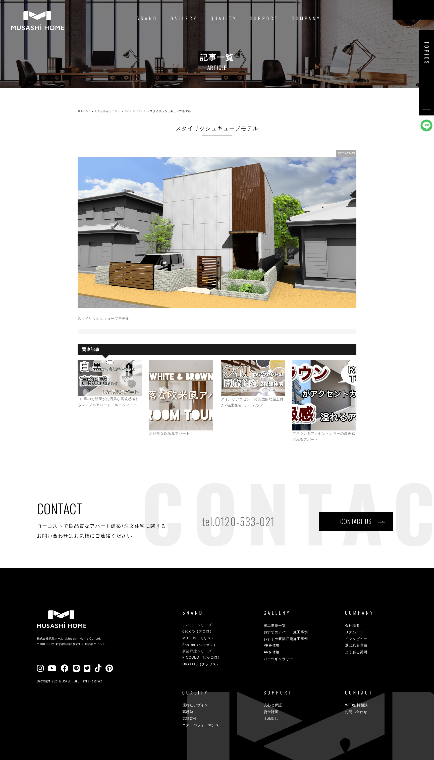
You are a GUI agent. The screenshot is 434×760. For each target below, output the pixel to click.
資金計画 (271, 712)
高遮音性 (189, 718)
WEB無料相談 (356, 705)
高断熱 (187, 712)
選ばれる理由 (356, 645)
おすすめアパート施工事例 (286, 632)
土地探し (271, 718)
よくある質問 (356, 652)
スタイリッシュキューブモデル (103, 318)
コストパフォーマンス (200, 725)
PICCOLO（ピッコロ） (202, 657)
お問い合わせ (356, 712)
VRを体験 (272, 645)
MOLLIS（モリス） (198, 638)
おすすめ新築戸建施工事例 (286, 639)
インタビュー (356, 639)
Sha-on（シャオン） (199, 645)
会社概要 (352, 625)
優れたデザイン (195, 705)
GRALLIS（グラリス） (201, 664)
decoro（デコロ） (197, 631)
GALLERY (184, 18)
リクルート (354, 632)
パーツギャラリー (278, 659)
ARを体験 (272, 652)
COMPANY (306, 18)
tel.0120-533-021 (238, 521)
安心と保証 (273, 705)
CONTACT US (355, 521)
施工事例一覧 (275, 625)
